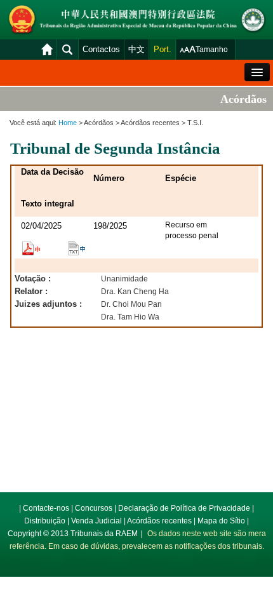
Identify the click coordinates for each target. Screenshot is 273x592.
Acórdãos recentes (159, 520)
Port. (162, 49)
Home (67, 122)
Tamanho (212, 49)
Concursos (93, 508)
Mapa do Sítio (221, 520)
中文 (136, 49)
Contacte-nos (46, 508)
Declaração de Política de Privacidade (184, 508)
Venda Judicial (96, 520)
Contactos (101, 49)
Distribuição (44, 520)
